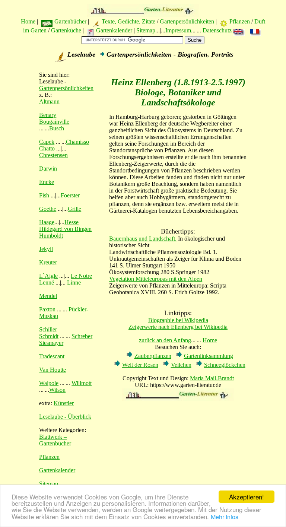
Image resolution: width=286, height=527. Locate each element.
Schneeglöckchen (224, 365)
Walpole (48, 383)
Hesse (71, 222)
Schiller (48, 329)
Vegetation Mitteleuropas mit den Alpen (155, 279)
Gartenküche (66, 30)
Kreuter (48, 262)
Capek (46, 142)
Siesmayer (51, 343)
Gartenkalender (114, 30)
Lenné (46, 282)
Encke (46, 182)
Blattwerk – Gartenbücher (55, 440)
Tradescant (51, 356)
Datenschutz (217, 30)
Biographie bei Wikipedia (178, 320)
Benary (47, 115)
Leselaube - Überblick (65, 416)
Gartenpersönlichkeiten (187, 21)
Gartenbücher (70, 21)
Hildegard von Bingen (65, 229)
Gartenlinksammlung (208, 356)
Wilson (57, 390)
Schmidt (48, 336)
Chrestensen (53, 155)
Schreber (82, 336)
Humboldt (51, 235)
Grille (74, 209)
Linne (74, 282)
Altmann (49, 101)
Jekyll (46, 249)
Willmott (82, 383)
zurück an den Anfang (165, 340)
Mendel (48, 296)
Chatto (47, 148)
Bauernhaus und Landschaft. (143, 238)
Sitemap (145, 30)
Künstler (64, 403)
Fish (44, 195)
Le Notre (81, 276)
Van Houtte (52, 369)
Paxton (47, 309)
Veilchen (181, 365)
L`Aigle (48, 276)
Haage (46, 222)
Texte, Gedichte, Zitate (128, 21)
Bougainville (54, 121)
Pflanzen (239, 21)
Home (28, 21)
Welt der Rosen (140, 365)
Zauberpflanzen (152, 356)
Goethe (47, 209)
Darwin (48, 168)
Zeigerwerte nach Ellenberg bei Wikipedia (178, 327)
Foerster (70, 195)
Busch (56, 128)
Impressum (178, 30)
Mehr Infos (224, 516)
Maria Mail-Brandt (212, 378)
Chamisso (77, 142)
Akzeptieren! (246, 496)
